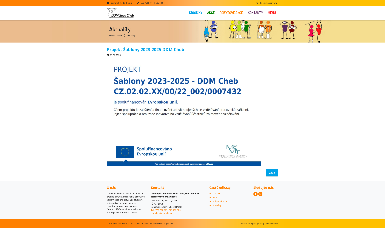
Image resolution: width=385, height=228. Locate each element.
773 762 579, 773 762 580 (152, 3)
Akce (215, 197)
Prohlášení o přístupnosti (252, 223)
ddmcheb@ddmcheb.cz (121, 3)
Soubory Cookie (271, 223)
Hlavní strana (115, 35)
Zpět (272, 172)
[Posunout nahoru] (378, 221)
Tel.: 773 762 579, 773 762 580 (166, 210)
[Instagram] (260, 194)
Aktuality (131, 35)
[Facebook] (255, 194)
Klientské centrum (268, 3)
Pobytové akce (220, 201)
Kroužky (216, 193)
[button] (271, 13)
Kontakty (217, 205)
